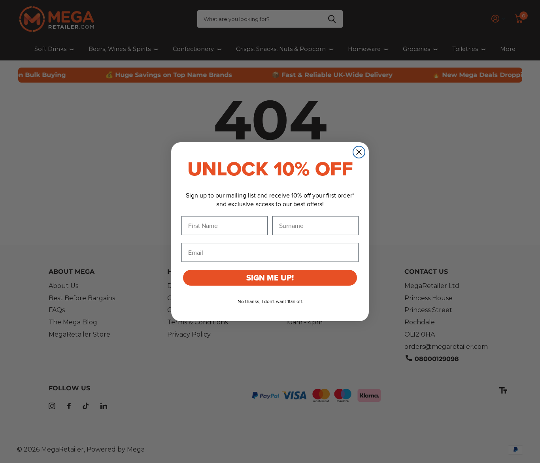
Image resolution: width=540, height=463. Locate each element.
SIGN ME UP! (270, 278)
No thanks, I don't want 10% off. (270, 301)
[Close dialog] (359, 152)
